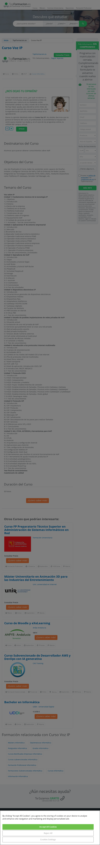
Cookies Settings (48, 839)
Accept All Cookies (48, 826)
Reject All (48, 833)
